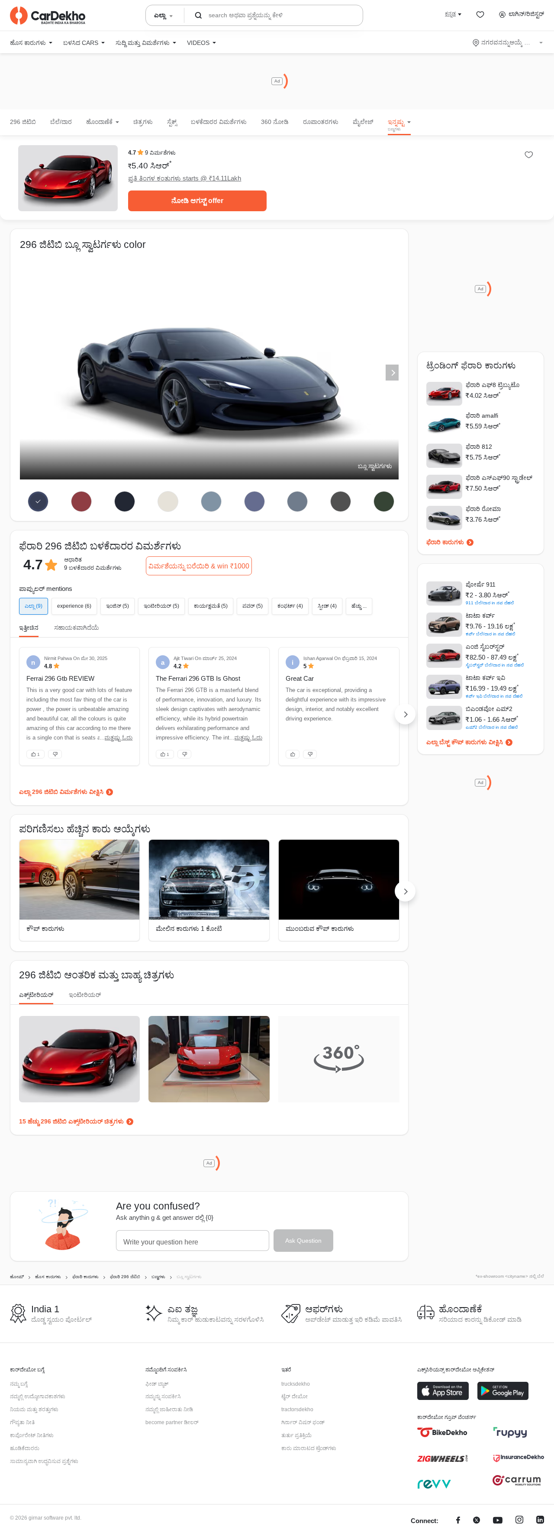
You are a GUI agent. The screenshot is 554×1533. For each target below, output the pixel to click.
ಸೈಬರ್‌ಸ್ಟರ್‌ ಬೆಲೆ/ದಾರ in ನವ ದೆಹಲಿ (495, 665)
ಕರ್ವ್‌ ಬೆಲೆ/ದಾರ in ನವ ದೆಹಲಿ (490, 634)
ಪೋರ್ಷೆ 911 (481, 584)
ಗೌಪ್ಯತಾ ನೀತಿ (22, 1422)
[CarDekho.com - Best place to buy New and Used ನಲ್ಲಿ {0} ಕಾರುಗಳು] (47, 15)
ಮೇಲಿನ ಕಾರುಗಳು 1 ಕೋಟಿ (189, 928)
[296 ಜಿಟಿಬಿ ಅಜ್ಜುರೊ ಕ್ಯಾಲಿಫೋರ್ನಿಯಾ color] (211, 501)
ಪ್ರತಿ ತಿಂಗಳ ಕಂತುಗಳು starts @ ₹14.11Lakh (184, 178)
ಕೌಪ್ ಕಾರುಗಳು (45, 928)
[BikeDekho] (442, 1432)
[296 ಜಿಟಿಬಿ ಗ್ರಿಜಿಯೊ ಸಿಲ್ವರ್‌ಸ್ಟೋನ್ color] (340, 501)
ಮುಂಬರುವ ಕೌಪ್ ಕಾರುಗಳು (320, 928)
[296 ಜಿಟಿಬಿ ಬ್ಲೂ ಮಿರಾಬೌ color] (254, 501)
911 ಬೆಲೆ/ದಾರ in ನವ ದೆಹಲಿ (490, 602)
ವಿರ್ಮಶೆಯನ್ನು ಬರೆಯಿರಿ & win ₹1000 (198, 566)
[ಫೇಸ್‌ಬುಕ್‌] (458, 1521)
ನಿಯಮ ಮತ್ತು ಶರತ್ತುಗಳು (34, 1409)
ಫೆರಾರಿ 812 (479, 446)
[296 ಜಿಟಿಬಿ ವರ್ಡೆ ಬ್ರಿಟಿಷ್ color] (384, 501)
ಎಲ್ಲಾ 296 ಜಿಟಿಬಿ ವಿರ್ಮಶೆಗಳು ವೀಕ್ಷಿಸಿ (61, 791)
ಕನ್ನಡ (450, 14)
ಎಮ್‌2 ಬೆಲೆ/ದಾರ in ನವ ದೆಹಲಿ (492, 727)
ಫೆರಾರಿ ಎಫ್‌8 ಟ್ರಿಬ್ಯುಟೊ (492, 384)
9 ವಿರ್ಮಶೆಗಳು (160, 152)
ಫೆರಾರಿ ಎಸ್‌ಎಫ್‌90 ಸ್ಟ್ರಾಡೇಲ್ (499, 477)
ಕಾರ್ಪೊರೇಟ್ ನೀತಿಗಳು (32, 1435)
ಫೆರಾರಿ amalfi (482, 415)
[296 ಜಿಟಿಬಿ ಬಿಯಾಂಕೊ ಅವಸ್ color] (167, 501)
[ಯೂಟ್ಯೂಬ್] (497, 1521)
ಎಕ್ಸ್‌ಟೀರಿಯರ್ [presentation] (36, 994)
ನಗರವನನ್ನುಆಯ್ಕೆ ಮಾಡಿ (508, 42)
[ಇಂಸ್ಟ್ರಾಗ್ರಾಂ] (519, 1521)
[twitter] (476, 1521)
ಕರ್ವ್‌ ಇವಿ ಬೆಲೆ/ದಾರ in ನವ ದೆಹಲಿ (494, 696)
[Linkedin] (540, 1521)
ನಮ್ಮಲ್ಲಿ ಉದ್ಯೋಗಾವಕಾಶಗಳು (37, 1396)
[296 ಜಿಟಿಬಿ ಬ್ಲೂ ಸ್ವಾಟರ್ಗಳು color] (38, 501)
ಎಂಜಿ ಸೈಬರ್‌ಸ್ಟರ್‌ (485, 646)
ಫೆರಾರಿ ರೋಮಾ (483, 508)
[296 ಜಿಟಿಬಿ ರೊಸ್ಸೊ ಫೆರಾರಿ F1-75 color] (81, 501)
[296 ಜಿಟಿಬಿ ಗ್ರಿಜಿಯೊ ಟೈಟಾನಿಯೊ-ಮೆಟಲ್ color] (297, 501)
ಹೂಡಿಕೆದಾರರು (24, 1448)
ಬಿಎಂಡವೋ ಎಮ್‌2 (489, 708)
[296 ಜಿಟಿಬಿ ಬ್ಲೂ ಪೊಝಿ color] (124, 501)
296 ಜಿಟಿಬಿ (23, 121)
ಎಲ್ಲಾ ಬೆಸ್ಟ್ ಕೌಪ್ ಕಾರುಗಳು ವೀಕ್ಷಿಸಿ (464, 742)
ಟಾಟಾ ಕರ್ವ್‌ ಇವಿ (485, 677)
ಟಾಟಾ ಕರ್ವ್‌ (480, 615)
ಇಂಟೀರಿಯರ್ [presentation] (85, 994)
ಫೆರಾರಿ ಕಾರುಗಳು (445, 542)
